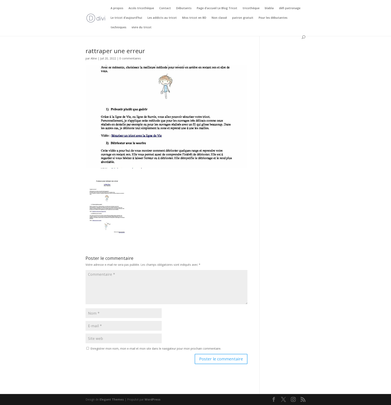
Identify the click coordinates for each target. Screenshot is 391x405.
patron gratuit (242, 18)
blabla (269, 8)
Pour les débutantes (273, 18)
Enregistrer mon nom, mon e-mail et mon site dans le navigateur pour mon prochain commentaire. (155, 348)
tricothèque (251, 8)
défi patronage (289, 8)
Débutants (183, 8)
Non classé (219, 18)
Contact (165, 8)
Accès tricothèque (141, 8)
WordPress (152, 399)
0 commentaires (130, 58)
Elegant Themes (112, 399)
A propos (117, 8)
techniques (118, 27)
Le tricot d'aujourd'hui (126, 18)
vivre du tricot (142, 27)
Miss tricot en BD (194, 18)
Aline (94, 58)
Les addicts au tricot (162, 18)
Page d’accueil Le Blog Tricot (217, 8)
